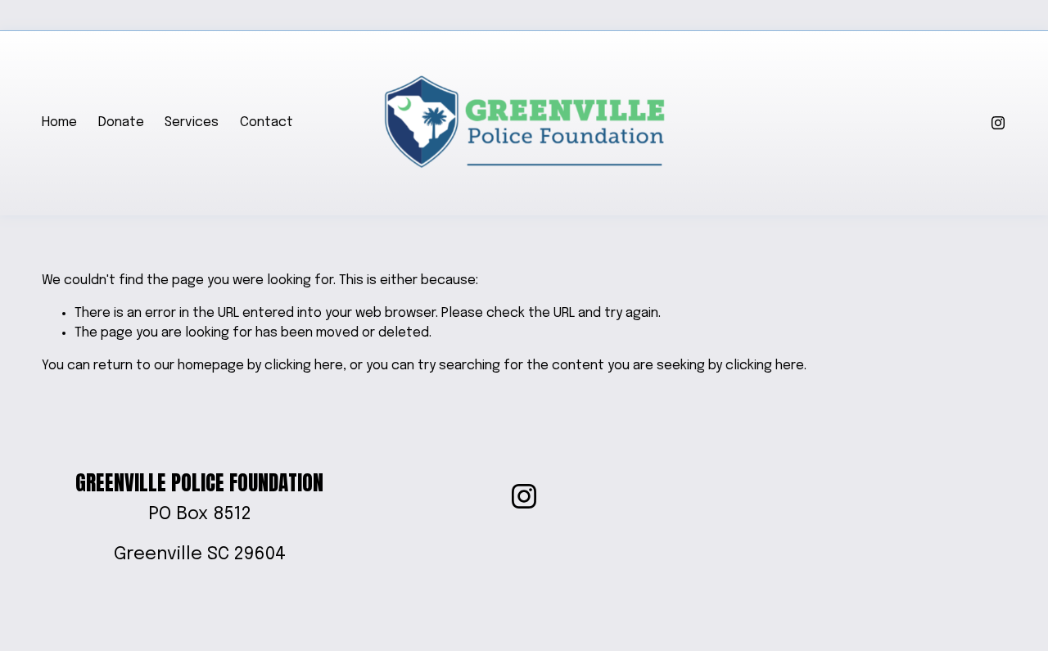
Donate (121, 122)
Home (59, 122)
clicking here (303, 366)
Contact (266, 122)
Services (192, 122)
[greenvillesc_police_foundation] (998, 123)
